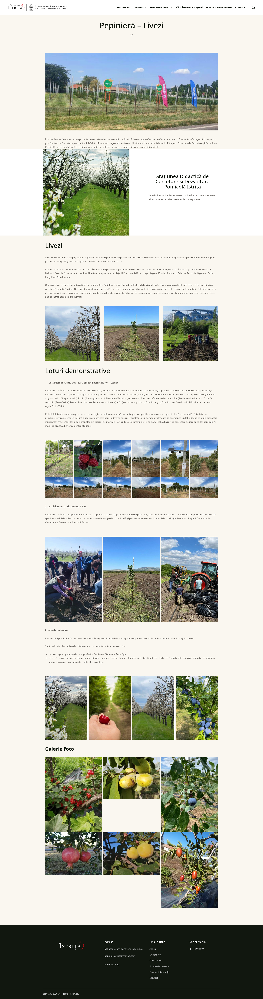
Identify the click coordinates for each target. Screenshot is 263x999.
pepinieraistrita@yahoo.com (120, 955)
